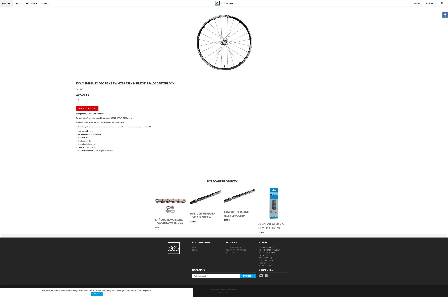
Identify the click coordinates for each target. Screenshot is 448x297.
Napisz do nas (265, 266)
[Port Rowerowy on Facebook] (267, 276)
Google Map (264, 263)
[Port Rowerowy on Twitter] (261, 276)
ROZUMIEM (96, 294)
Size (77, 89)
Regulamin (230, 252)
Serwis (44, 3)
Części (18, 3)
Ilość (77, 99)
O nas (194, 247)
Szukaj (429, 3)
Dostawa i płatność (235, 247)
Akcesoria (31, 3)
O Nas (417, 3)
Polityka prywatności (236, 250)
